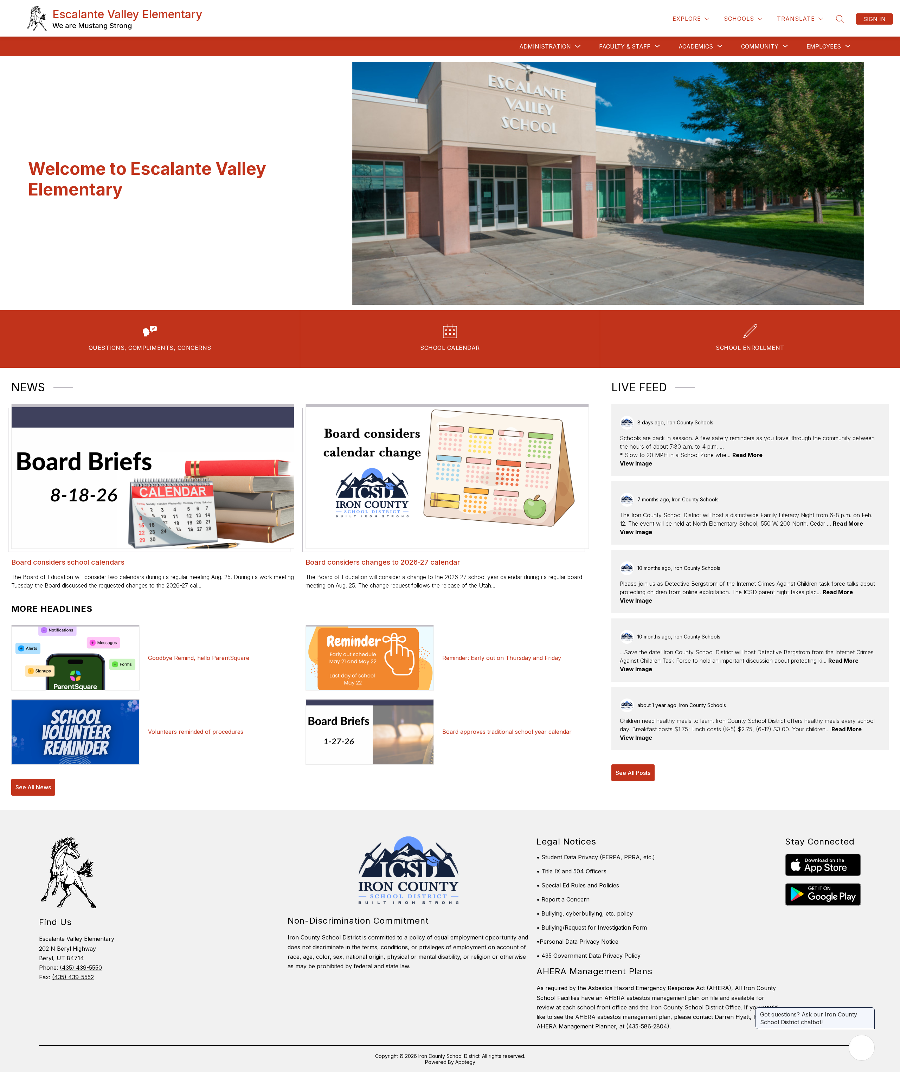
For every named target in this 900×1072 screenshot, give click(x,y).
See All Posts (633, 772)
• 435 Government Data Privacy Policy (588, 955)
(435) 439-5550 (81, 967)
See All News (33, 787)
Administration (545, 46)
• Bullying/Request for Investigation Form (591, 927)
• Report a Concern (563, 899)
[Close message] (869, 1010)
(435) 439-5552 (73, 977)
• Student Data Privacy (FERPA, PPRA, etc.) (595, 857)
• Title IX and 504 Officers (571, 871)
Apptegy (465, 1062)
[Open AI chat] (861, 1047)
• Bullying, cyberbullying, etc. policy (584, 913)
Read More (747, 454)
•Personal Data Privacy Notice (577, 941)
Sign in (874, 19)
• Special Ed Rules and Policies (577, 885)
